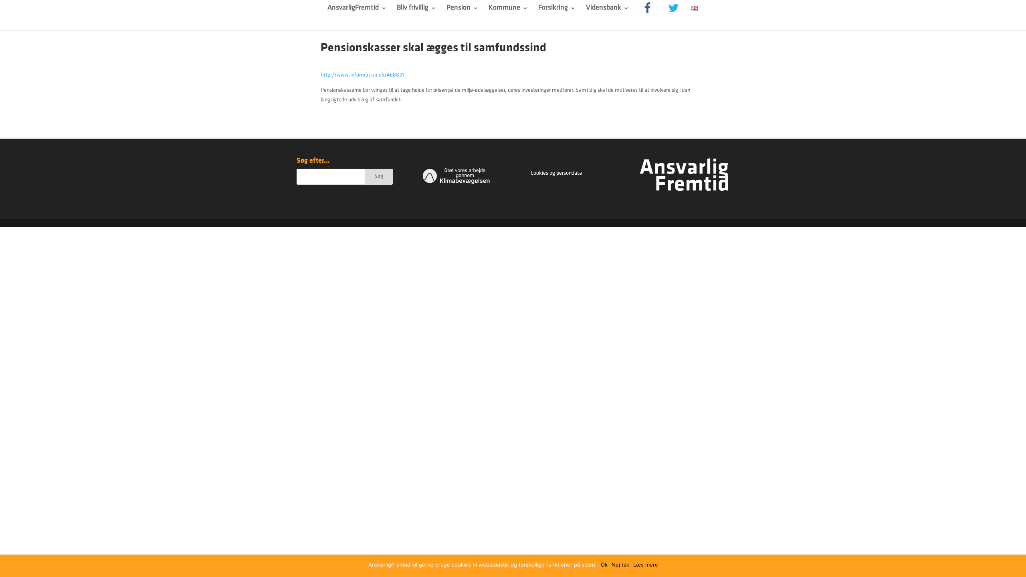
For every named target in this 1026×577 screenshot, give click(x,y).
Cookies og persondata (556, 173)
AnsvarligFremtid (353, 8)
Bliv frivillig (412, 8)
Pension (458, 8)
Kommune (504, 8)
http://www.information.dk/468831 (362, 75)
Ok (604, 564)
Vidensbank (603, 8)
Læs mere (645, 564)
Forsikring (553, 8)
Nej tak (620, 564)
